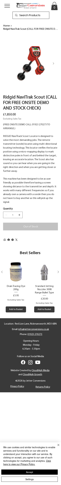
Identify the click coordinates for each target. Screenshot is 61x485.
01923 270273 (34, 334)
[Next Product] (58, 272)
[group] (30, 287)
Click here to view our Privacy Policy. (27, 462)
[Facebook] (8, 239)
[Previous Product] (2, 272)
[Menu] (7, 6)
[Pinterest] (12, 239)
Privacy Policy (17, 386)
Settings (29, 479)
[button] (54, 6)
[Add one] (19, 215)
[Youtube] (38, 362)
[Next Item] (53, 63)
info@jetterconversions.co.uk (33, 329)
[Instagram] (30, 362)
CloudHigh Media (40, 370)
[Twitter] (16, 239)
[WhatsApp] (4, 239)
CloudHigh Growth (32, 374)
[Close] (56, 447)
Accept (29, 472)
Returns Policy (43, 387)
